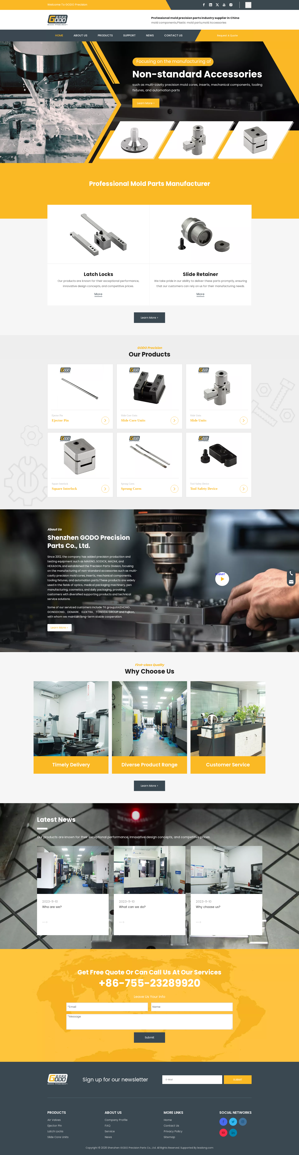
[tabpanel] (72, 890)
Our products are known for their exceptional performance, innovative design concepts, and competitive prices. (123, 837)
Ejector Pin (54, 1126)
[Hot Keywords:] (248, 5)
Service (110, 1131)
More (98, 294)
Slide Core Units (58, 1137)
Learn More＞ (60, 628)
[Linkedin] (210, 4)
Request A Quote (227, 35)
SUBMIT (220, 574)
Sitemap (169, 1137)
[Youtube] (224, 4)
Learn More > (146, 103)
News (108, 1137)
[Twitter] (217, 4)
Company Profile (116, 1120)
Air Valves (54, 1120)
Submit (149, 1037)
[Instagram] (230, 4)
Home (168, 1120)
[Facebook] (203, 4)
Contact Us (171, 1126)
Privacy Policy (173, 1131)
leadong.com (205, 1147)
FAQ (107, 1126)
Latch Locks (55, 1131)
